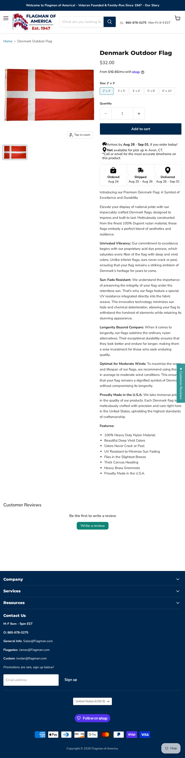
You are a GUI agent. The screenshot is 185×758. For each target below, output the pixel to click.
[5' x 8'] (151, 96)
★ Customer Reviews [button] (181, 383)
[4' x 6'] (137, 96)
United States (90, 701)
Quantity (106, 103)
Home (7, 41)
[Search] (110, 22)
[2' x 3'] (107, 96)
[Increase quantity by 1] (139, 113)
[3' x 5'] (122, 96)
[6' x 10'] (167, 96)
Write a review (93, 525)
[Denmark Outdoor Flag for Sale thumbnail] (15, 152)
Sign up (71, 679)
